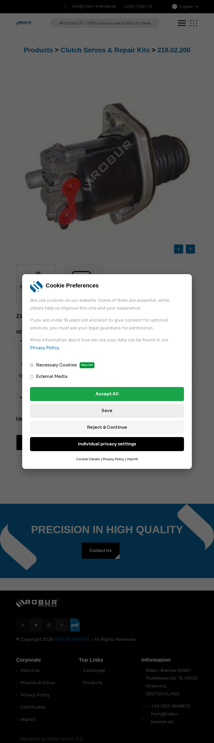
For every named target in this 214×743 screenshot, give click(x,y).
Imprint (132, 459)
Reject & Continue (107, 427)
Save (107, 410)
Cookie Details (88, 459)
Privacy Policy (44, 348)
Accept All (107, 394)
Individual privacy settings (107, 444)
